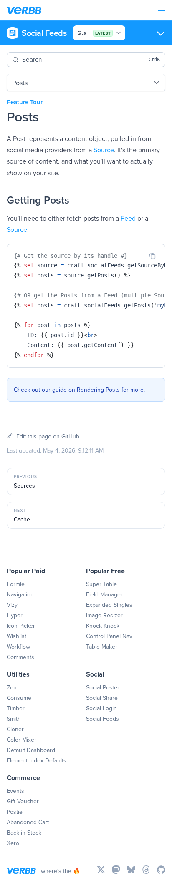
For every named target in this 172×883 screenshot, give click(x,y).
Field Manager (104, 594)
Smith (14, 718)
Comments (20, 657)
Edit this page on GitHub (47, 436)
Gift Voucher (23, 801)
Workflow (18, 646)
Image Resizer (104, 615)
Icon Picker (21, 625)
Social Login (101, 708)
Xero (13, 843)
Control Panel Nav (109, 636)
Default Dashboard (31, 750)
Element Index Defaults (36, 760)
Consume (19, 698)
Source (104, 149)
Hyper (15, 615)
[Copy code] (152, 256)
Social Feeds (102, 718)
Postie (15, 812)
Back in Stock (24, 832)
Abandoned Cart (28, 822)
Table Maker (101, 646)
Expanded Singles (109, 605)
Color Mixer (21, 739)
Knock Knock (102, 625)
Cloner (15, 729)
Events (15, 791)
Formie (16, 584)
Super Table (101, 584)
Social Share (102, 698)
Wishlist (16, 636)
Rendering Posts (98, 389)
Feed (128, 218)
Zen (12, 687)
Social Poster (102, 687)
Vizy (12, 605)
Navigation (20, 594)
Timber (16, 708)
